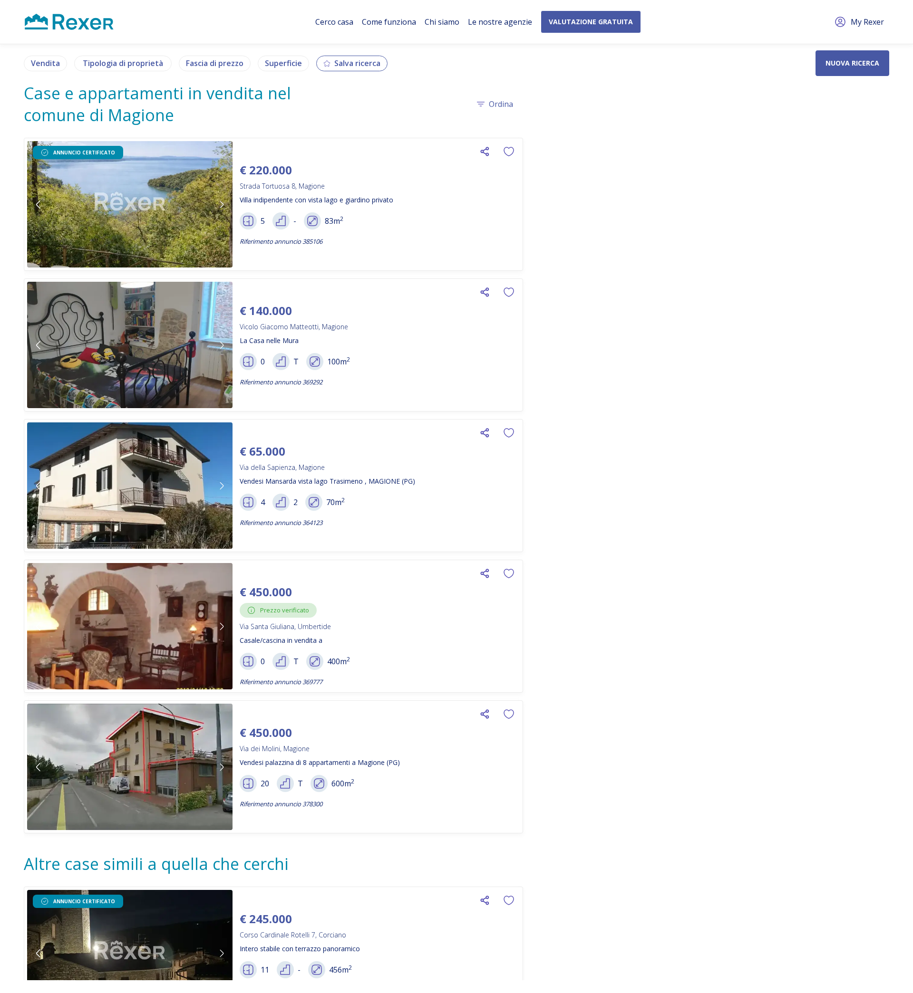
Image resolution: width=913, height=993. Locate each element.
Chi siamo (442, 22)
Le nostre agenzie (500, 22)
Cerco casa (334, 22)
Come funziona (389, 22)
